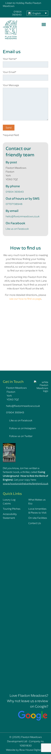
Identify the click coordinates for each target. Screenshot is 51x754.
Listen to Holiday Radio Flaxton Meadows (22, 4)
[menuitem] (37, 13)
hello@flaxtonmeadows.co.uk (23, 216)
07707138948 (14, 204)
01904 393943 (17, 13)
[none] (37, 13)
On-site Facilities (37, 517)
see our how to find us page (25, 298)
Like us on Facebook (17, 228)
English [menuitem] (37, 13)
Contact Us (34, 523)
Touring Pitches (11, 508)
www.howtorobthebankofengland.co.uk (25, 483)
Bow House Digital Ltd (32, 749)
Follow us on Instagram (22, 428)
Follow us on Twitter (21, 436)
